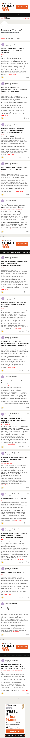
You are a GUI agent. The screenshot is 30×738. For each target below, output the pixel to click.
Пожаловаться (14, 32)
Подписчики (10, 38)
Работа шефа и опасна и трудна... (13, 573)
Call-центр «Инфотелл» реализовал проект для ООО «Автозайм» (14, 169)
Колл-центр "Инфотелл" (11, 30)
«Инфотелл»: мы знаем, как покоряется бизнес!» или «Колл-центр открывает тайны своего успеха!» (15, 344)
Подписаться (5, 32)
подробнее (12, 74)
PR (2, 500)
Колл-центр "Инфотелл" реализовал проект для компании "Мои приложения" (14, 459)
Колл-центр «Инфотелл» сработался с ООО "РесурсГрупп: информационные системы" (14, 264)
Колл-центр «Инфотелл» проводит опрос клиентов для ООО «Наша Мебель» (13, 304)
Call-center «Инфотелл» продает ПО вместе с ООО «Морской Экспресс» (12, 50)
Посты (3, 38)
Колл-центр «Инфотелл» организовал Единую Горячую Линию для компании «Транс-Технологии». (14, 535)
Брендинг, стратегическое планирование (11, 209)
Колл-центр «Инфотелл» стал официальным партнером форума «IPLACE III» (13, 420)
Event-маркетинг (5, 424)
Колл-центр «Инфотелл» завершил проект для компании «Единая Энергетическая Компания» (13, 130)
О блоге (17, 38)
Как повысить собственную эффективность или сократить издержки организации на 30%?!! (13, 667)
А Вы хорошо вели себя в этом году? (14, 498)
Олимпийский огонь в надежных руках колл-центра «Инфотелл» (13, 206)
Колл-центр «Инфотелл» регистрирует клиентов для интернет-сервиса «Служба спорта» (15, 90)
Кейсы (2, 54)
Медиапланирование (6, 463)
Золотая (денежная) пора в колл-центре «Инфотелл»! (13, 609)
